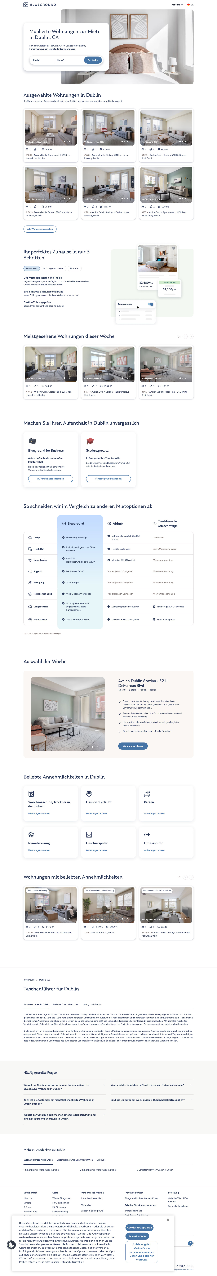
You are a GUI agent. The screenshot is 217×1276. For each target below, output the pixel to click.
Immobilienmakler (133, 1210)
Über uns (27, 1198)
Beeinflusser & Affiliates (136, 1215)
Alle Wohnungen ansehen (40, 229)
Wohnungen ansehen (39, 813)
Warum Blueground (61, 1198)
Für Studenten (59, 1207)
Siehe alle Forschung (178, 1206)
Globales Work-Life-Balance (178, 1200)
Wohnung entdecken (133, 746)
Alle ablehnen (137, 1236)
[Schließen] (168, 1220)
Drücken (27, 1207)
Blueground (29, 979)
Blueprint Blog (30, 1211)
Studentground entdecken (108, 478)
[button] (11, 1245)
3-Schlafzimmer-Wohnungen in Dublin (155, 1169)
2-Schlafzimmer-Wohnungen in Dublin (98, 1169)
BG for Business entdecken (50, 478)
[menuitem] (36, 1006)
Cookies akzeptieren (139, 1227)
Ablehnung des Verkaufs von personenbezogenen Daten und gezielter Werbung (141, 1252)
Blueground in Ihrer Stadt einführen (141, 1198)
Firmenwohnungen (38, 49)
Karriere (27, 1202)
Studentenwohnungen (64, 49)
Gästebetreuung (60, 1211)
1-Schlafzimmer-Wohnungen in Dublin (41, 1169)
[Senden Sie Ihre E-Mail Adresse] (190, 1243)
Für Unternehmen (60, 1202)
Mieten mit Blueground (92, 1210)
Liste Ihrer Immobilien (91, 1198)
